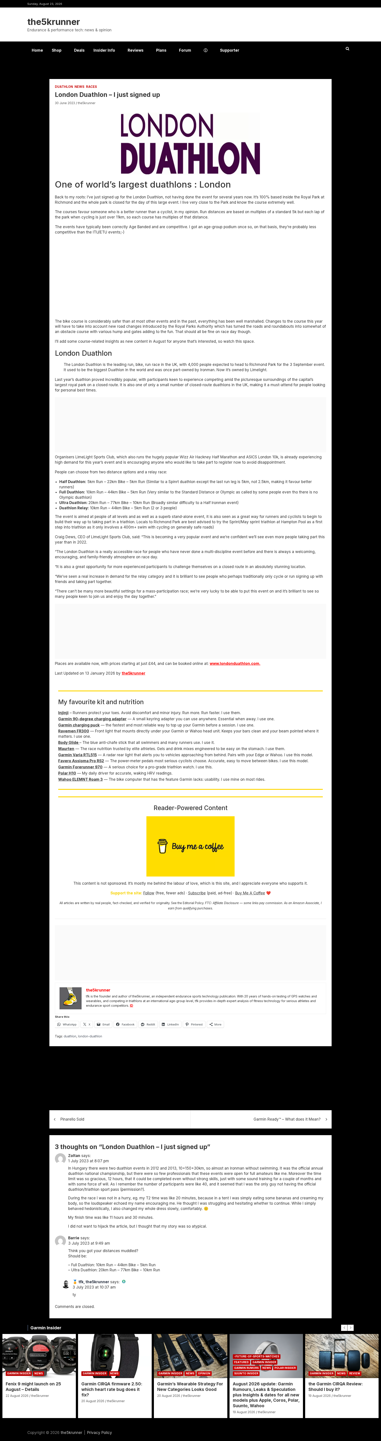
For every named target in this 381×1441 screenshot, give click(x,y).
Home (37, 50)
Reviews (136, 50)
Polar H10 (67, 773)
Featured (241, 1362)
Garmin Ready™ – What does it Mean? (287, 1119)
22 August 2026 (17, 1396)
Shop (57, 50)
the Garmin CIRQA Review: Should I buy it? (335, 1386)
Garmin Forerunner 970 (80, 767)
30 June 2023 (65, 103)
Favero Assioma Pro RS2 (81, 761)
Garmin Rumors (246, 1368)
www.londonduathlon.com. (235, 663)
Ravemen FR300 (73, 731)
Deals (79, 50)
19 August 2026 (244, 1412)
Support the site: (126, 893)
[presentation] (344, 1328)
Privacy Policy (99, 1432)
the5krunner (53, 21)
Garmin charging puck (79, 725)
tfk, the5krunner (93, 1282)
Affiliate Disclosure (226, 903)
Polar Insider (285, 1368)
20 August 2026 (92, 1401)
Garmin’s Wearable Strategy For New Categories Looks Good (190, 1386)
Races (91, 86)
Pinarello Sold (72, 1119)
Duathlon (64, 86)
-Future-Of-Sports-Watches (256, 1356)
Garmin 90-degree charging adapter (92, 719)
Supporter (229, 50)
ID (131, 1005)
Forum (185, 50)
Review (354, 1373)
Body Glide (68, 742)
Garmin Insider (45, 1327)
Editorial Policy (193, 903)
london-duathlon (90, 1036)
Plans (161, 50)
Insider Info (104, 50)
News (79, 86)
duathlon (70, 1036)
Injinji (63, 713)
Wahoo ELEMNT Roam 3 (80, 779)
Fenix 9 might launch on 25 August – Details (33, 1386)
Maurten (66, 749)
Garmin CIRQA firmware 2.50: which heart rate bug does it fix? (111, 1389)
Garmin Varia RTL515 (77, 755)
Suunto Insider (246, 1373)
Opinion (204, 1373)
